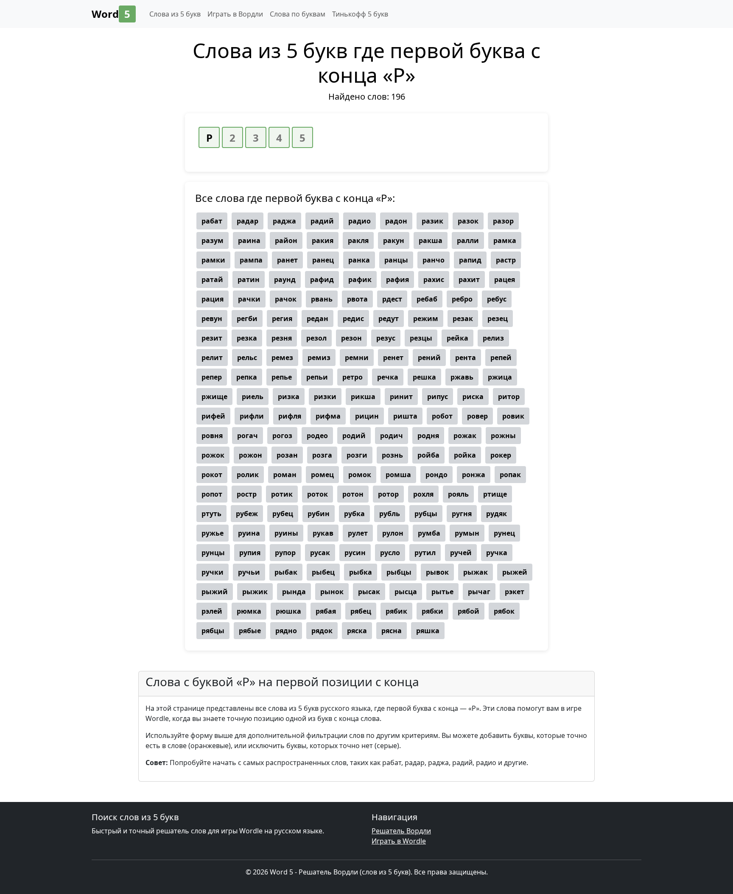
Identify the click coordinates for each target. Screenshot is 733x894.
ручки (212, 572)
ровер (477, 416)
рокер (500, 455)
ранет (287, 260)
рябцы (212, 630)
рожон (250, 455)
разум (212, 240)
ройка (465, 455)
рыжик (255, 591)
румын (467, 533)
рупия (249, 552)
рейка (457, 338)
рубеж (247, 513)
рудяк (496, 513)
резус (385, 338)
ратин (249, 279)
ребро (462, 299)
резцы (421, 338)
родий (354, 435)
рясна (391, 630)
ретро (352, 377)
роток (317, 494)
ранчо (433, 260)
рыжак (475, 572)
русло (390, 552)
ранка (359, 260)
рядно (286, 630)
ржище (214, 396)
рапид (470, 260)
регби (247, 318)
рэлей (211, 611)
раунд (285, 279)
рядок (322, 630)
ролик (248, 474)
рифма (328, 416)
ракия (322, 240)
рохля (423, 494)
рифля (289, 416)
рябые (250, 630)
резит (211, 338)
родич (391, 435)
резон (351, 338)
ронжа (473, 474)
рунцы (213, 552)
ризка (288, 396)
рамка (504, 240)
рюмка (249, 611)
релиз (493, 338)
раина (249, 240)
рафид (322, 279)
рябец (360, 611)
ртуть (211, 513)
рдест (392, 299)
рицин (367, 416)
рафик (360, 279)
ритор (509, 396)
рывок (437, 572)
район (286, 240)
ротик (282, 494)
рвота (357, 299)
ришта (405, 416)
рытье (442, 591)
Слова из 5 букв (175, 14)
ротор (388, 494)
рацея (504, 279)
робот (442, 416)
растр (506, 260)
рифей (213, 416)
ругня (462, 513)
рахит (469, 279)
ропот (211, 494)
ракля (358, 240)
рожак (464, 435)
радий (322, 221)
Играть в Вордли (235, 14)
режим (425, 318)
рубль (389, 513)
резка (247, 338)
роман (285, 474)
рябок (504, 611)
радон (396, 221)
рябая (326, 611)
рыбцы (398, 572)
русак (320, 552)
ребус (496, 299)
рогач (247, 435)
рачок (286, 299)
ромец (322, 474)
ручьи (249, 572)
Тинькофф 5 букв (360, 14)
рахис (433, 279)
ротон (353, 494)
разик (432, 221)
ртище (495, 494)
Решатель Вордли (401, 830)
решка (424, 377)
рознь (392, 455)
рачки (249, 299)
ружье (212, 533)
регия (282, 318)
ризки (325, 396)
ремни (357, 357)
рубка (354, 513)
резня (281, 338)
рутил (425, 552)
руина (249, 533)
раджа (284, 221)
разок (468, 221)
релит (212, 357)
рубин (319, 513)
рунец (504, 533)
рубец (282, 513)
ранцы (396, 260)
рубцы (425, 513)
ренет (393, 357)
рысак (369, 591)
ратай (212, 279)
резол (316, 338)
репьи (317, 377)
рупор (285, 552)
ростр (247, 494)
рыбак (285, 572)
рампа (251, 260)
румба (429, 533)
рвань (322, 299)
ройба (428, 455)
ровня (212, 435)
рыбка (360, 572)
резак (463, 318)
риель (252, 396)
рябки (432, 611)
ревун (211, 318)
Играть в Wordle (399, 841)
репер (211, 377)
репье (281, 377)
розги (357, 455)
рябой (468, 611)
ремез (282, 357)
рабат (211, 221)
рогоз (282, 435)
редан (317, 318)
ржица (500, 377)
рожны (503, 435)
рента (465, 357)
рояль (458, 494)
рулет (358, 533)
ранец (323, 260)
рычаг (479, 591)
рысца (405, 591)
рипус (437, 396)
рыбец (323, 572)
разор (503, 221)
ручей (461, 552)
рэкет (514, 591)
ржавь (461, 377)
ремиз (319, 357)
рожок (212, 455)
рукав (323, 533)
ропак (510, 474)
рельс (247, 357)
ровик (513, 416)
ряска (357, 630)
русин (355, 552)
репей (501, 357)
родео (317, 435)
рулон (392, 533)
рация (212, 299)
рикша (363, 396)
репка (246, 377)
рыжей (514, 572)
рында (294, 591)
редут (388, 318)
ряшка (427, 630)
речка (387, 377)
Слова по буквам (297, 14)
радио (359, 221)
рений (429, 357)
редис (353, 318)
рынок (332, 591)
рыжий (214, 591)
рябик (396, 611)
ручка (496, 552)
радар (247, 221)
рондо (436, 474)
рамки (213, 260)
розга (322, 455)
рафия (397, 279)
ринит (401, 396)
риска (473, 396)
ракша (430, 240)
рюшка (288, 611)
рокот (211, 474)
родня (428, 435)
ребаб (427, 299)
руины (286, 533)
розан (287, 455)
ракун (393, 240)
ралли (468, 240)
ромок (359, 474)
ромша (398, 474)
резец (497, 318)
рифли (252, 416)
